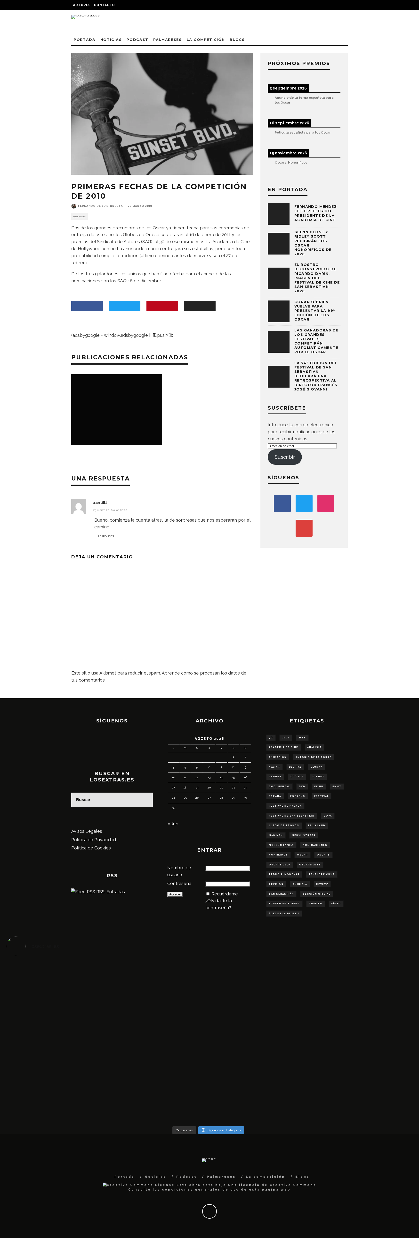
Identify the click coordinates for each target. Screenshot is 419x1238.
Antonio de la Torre (314, 757)
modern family (281, 845)
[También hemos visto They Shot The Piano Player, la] (360, 1035)
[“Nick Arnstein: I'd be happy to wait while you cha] (360, 1083)
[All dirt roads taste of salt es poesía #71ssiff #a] (360, 979)
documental (279, 786)
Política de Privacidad (93, 839)
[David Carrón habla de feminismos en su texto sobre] (258, 1042)
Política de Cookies (91, 847)
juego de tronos (284, 825)
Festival (321, 796)
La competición (206, 40)
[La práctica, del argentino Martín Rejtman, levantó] (56, 983)
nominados (278, 855)
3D (271, 737)
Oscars (323, 855)
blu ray (295, 767)
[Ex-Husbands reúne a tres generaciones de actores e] (258, 989)
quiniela (299, 884)
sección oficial (316, 894)
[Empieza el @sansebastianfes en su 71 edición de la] (258, 1083)
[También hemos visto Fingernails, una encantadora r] (157, 1035)
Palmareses (167, 40)
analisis (314, 747)
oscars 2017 (279, 864)
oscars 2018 (310, 864)
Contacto (104, 5)
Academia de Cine (283, 747)
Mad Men (276, 835)
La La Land (316, 825)
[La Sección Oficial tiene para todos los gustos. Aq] (157, 1080)
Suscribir (285, 457)
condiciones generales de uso (200, 1189)
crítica (297, 776)
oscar (302, 855)
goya (327, 816)
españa (275, 796)
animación (278, 757)
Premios (79, 216)
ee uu (318, 786)
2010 (286, 737)
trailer (315, 903)
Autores (81, 5)
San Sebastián (281, 894)
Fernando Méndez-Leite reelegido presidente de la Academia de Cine (316, 213)
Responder (106, 536)
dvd (302, 786)
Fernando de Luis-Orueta (100, 206)
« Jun (172, 823)
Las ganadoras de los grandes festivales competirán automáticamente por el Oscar (316, 341)
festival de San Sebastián (291, 816)
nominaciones (315, 845)
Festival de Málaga (285, 806)
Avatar (274, 767)
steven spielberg (284, 903)
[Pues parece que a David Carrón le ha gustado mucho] (56, 1038)
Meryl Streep (304, 835)
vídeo (336, 903)
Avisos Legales (86, 831)
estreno (297, 796)
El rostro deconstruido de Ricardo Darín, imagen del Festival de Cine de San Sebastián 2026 (317, 278)
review (322, 884)
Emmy (336, 786)
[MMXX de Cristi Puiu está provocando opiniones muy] (157, 983)
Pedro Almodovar (284, 874)
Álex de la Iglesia (284, 913)
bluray (316, 767)
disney (318, 776)
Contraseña (179, 883)
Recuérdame (224, 893)
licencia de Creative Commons (277, 1185)
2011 (302, 737)
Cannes (275, 776)
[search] (145, 800)
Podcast (137, 40)
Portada (85, 40)
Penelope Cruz (322, 874)
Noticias (111, 40)
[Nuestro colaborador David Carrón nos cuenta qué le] (56, 1094)
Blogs (237, 40)
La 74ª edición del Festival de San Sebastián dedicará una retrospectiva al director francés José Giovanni (315, 376)
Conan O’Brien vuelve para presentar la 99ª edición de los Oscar (314, 311)
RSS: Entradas (110, 891)
